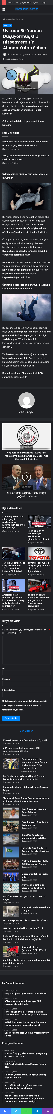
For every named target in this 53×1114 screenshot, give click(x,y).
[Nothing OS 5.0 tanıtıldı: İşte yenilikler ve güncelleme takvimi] (39, 521)
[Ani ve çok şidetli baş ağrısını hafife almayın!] (11, 888)
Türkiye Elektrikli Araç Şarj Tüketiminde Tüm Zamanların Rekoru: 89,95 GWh (13, 567)
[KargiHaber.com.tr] (26, 9)
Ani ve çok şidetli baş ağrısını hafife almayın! (33, 886)
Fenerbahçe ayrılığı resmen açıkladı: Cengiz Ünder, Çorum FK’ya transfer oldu (34, 764)
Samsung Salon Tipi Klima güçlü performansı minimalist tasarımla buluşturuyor (13, 522)
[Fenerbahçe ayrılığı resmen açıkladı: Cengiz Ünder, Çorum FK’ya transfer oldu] (11, 763)
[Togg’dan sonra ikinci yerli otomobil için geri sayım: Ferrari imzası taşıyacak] (39, 585)
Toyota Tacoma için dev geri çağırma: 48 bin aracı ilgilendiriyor (39, 567)
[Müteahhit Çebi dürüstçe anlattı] (11, 877)
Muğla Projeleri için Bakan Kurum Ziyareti (25, 740)
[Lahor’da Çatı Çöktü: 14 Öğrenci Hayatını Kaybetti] (11, 852)
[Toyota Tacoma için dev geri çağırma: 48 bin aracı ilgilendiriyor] (39, 553)
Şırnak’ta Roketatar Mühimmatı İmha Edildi (33, 837)
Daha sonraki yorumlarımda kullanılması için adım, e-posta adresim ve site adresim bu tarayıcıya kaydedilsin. (24, 705)
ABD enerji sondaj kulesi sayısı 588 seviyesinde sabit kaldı (21, 750)
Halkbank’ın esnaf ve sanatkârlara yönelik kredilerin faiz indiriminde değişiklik (25, 938)
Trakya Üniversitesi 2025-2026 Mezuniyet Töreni (35, 863)
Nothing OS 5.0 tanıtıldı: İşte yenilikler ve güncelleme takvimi (38, 535)
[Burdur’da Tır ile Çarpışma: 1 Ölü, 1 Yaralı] (11, 951)
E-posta (6, 679)
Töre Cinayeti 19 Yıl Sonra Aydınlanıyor (34, 824)
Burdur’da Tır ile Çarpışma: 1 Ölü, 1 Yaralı (34, 949)
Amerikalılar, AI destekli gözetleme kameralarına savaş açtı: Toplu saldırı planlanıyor (13, 600)
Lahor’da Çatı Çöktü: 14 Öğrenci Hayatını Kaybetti (35, 850)
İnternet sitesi (8, 690)
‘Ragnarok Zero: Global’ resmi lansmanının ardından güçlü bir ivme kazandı (26, 800)
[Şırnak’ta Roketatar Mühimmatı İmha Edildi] (11, 839)
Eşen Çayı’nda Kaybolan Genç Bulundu (34, 811)
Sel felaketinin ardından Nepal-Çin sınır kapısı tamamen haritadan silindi (24, 778)
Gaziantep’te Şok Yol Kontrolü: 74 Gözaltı (25, 920)
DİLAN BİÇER (12, 54)
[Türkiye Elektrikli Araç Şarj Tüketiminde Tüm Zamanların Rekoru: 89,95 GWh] (13, 553)
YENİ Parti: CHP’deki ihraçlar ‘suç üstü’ (23, 928)
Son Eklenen (26, 730)
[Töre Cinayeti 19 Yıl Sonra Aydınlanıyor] (11, 826)
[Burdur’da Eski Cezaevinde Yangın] (11, 911)
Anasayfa (9, 19)
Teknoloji (19, 19)
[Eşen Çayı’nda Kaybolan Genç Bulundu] (11, 813)
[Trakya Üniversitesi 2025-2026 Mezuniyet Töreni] (11, 865)
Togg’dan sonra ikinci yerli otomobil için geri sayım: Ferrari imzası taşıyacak (38, 600)
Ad (4, 668)
